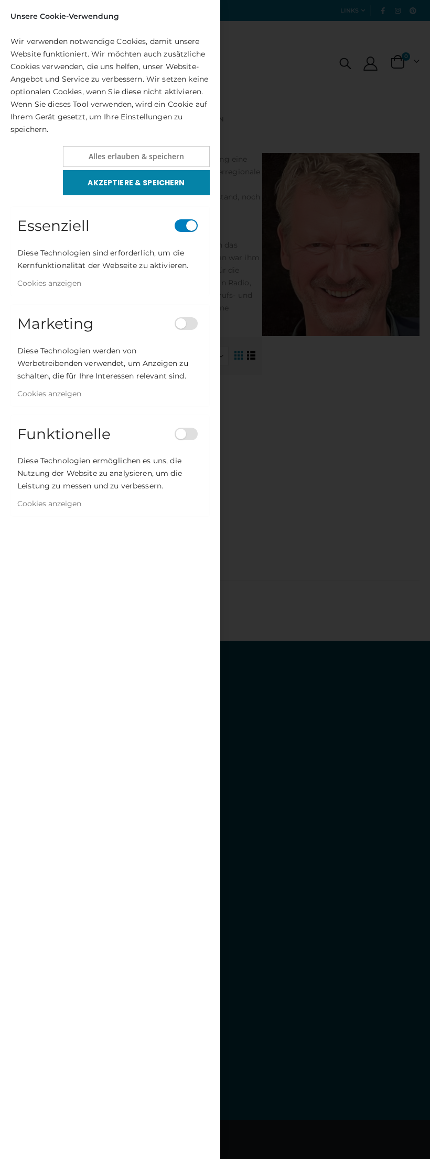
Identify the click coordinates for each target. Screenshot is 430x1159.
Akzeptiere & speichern (136, 182)
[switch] (186, 225)
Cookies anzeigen (49, 283)
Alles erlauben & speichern (136, 156)
